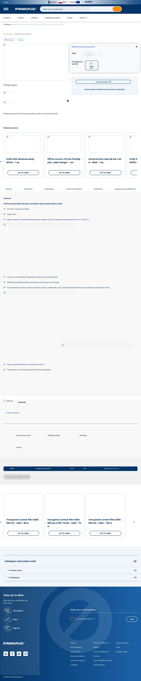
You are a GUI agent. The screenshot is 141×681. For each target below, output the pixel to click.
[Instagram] (25, 654)
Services (21, 17)
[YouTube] (6, 654)
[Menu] (6, 9)
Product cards (73, 570)
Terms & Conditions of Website (101, 645)
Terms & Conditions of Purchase (101, 654)
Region (6, 2)
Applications (49, 189)
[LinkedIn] (19, 654)
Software (34, 17)
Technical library (99, 665)
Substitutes (98, 189)
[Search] (117, 9)
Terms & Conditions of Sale (102, 660)
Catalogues (73, 577)
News (118, 647)
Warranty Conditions (77, 656)
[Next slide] (134, 162)
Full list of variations (74, 189)
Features (8, 189)
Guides (70, 17)
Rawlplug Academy (52, 17)
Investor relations (122, 643)
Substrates (28, 189)
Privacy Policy (75, 652)
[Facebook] (12, 654)
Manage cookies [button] (121, 652)
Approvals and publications (125, 189)
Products (7, 17)
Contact (73, 643)
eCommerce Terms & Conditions (77, 662)
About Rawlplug (76, 647)
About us (83, 17)
